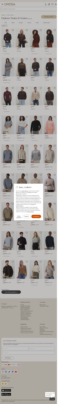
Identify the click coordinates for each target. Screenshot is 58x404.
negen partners (25, 191)
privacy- (33, 204)
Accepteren (36, 216)
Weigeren (26, 216)
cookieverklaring (19, 205)
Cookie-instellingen (18, 216)
